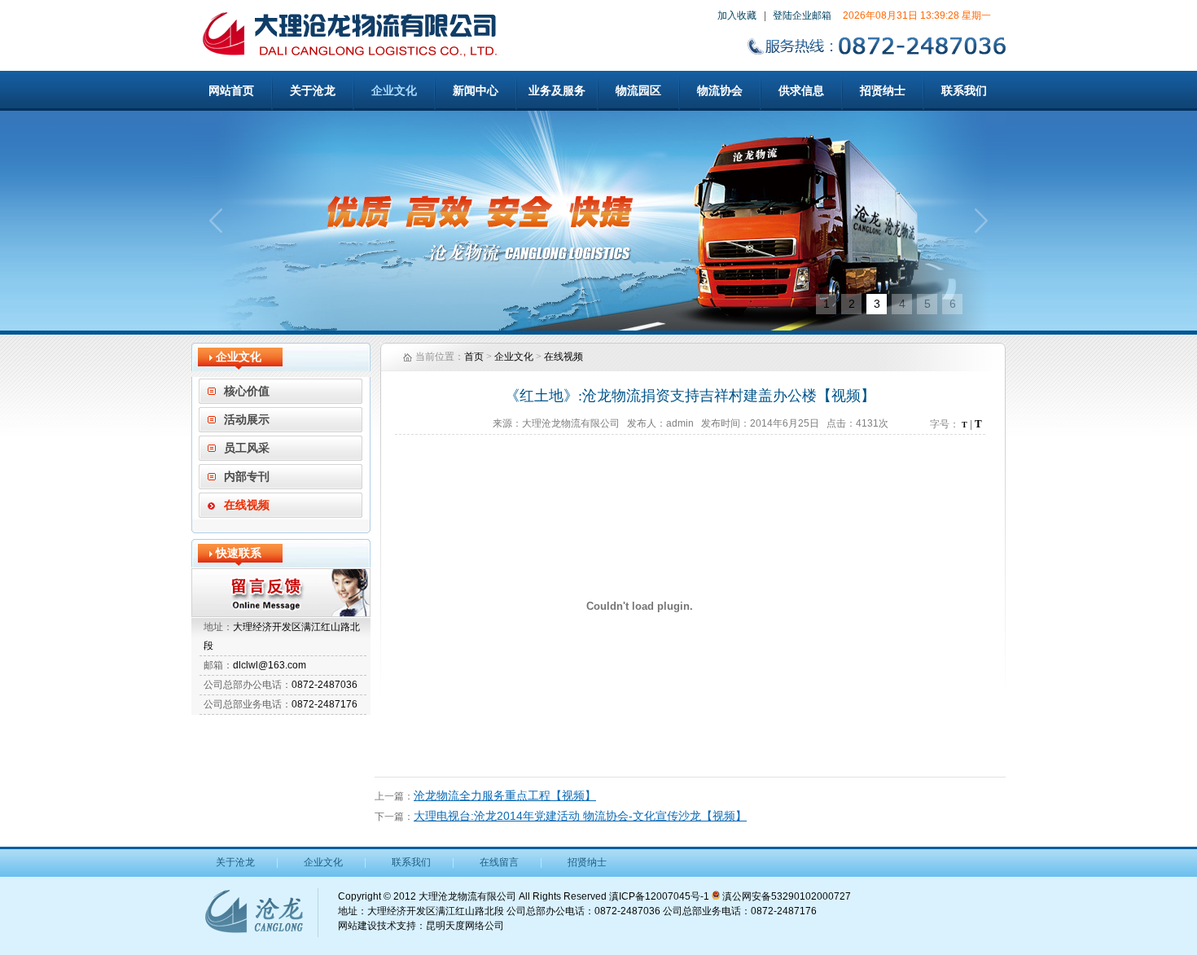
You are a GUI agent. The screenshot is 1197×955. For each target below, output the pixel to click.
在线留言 (499, 862)
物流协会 (720, 90)
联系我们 (964, 90)
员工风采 (247, 448)
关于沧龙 (312, 90)
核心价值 (247, 391)
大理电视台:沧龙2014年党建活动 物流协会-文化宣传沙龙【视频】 (580, 815)
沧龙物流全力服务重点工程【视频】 (505, 795)
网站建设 (357, 925)
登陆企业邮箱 (802, 15)
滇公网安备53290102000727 (785, 896)
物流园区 (638, 90)
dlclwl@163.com (269, 665)
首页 (474, 356)
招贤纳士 (882, 90)
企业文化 (394, 90)
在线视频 (247, 505)
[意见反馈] (280, 592)
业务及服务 (556, 90)
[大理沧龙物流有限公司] (598, 221)
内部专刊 (247, 477)
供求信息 (801, 90)
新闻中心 (475, 90)
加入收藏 (736, 15)
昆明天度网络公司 (465, 925)
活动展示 (247, 420)
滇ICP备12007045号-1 (659, 896)
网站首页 (231, 90)
